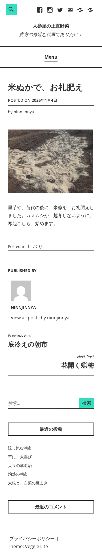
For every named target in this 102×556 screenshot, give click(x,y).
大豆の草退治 (20, 465)
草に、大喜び (20, 456)
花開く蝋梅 (77, 362)
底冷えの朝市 (28, 340)
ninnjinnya (24, 111)
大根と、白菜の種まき (28, 482)
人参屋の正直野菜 (51, 26)
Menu (51, 57)
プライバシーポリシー (32, 538)
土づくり (34, 246)
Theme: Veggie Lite (28, 546)
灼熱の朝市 (18, 474)
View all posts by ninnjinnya (40, 318)
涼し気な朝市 (20, 448)
